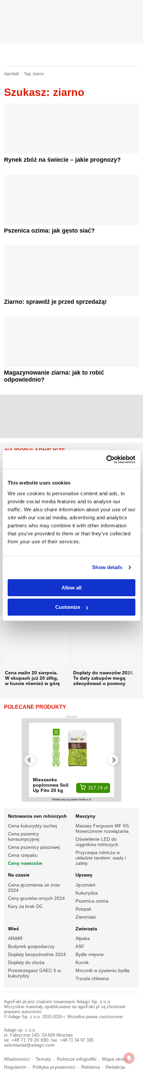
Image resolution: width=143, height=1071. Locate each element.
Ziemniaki (85, 917)
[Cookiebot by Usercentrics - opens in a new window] (106, 459)
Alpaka (82, 938)
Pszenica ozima (91, 901)
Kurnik (82, 962)
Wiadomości (17, 1059)
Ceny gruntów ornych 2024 (36, 898)
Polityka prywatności (54, 1067)
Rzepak (83, 909)
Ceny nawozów (25, 863)
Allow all (71, 587)
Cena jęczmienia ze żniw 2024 (34, 887)
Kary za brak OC (25, 906)
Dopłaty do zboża (26, 962)
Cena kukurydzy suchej (32, 825)
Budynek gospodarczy (31, 946)
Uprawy (83, 875)
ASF (79, 946)
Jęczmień (85, 885)
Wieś (13, 928)
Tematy (43, 1059)
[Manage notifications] (129, 1058)
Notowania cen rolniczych (37, 816)
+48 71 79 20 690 (30, 1040)
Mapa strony (115, 1059)
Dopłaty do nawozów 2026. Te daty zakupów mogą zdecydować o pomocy (103, 678)
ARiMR (15, 938)
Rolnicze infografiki (76, 1059)
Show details (107, 567)
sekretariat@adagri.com (29, 1045)
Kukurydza (86, 893)
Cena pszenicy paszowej (34, 847)
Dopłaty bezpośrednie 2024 (37, 954)
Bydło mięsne (89, 954)
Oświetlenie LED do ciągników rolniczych (96, 841)
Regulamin (15, 1067)
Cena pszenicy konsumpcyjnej (23, 836)
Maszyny (85, 816)
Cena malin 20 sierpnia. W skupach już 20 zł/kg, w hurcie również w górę (32, 678)
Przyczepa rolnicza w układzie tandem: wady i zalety (100, 858)
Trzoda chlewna (92, 978)
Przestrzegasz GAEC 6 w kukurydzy (34, 973)
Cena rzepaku (23, 855)
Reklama (90, 1067)
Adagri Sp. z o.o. (93, 1001)
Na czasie (19, 875)
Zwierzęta (86, 928)
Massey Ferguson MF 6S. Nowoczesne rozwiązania (102, 828)
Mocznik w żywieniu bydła (102, 970)
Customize (67, 607)
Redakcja (115, 1067)
